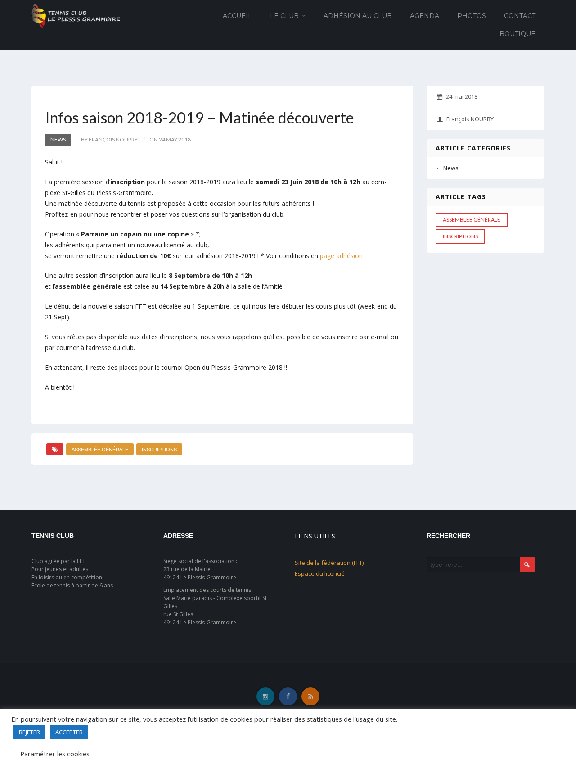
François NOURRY (470, 119)
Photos (471, 16)
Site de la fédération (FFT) (329, 563)
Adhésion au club (358, 16)
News (58, 139)
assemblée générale (100, 449)
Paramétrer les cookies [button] (55, 753)
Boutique (518, 34)
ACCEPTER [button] (69, 732)
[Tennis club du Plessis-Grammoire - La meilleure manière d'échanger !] (76, 15)
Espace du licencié (320, 573)
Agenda (424, 16)
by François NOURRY (109, 139)
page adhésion (341, 255)
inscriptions (159, 449)
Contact (520, 16)
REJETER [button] (29, 732)
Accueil (237, 16)
